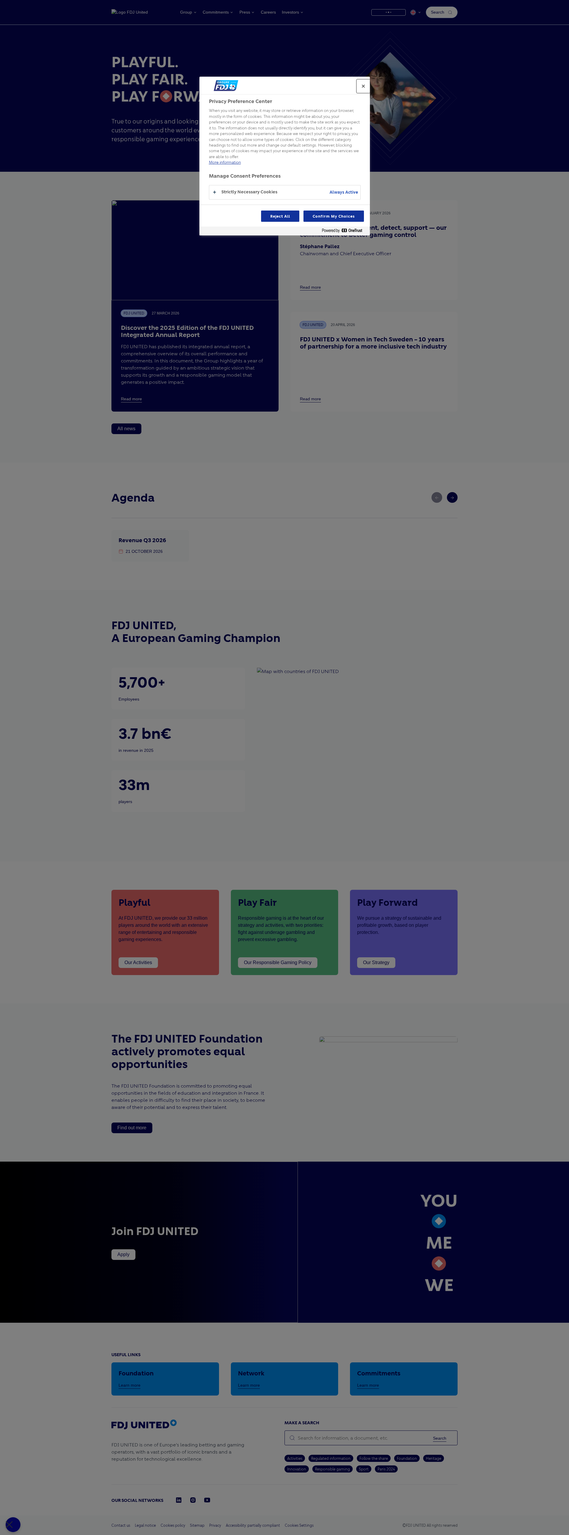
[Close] (363, 86)
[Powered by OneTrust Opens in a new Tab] (344, 231)
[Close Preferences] (13, 1524)
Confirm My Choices (333, 216)
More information (225, 162)
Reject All (280, 216)
